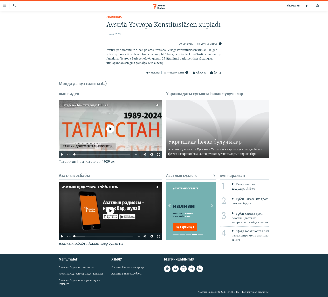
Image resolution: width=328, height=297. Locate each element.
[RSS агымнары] (199, 268)
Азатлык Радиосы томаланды (76, 267)
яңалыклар (114, 17)
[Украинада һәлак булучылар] (217, 129)
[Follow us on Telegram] (191, 268)
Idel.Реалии (293, 5)
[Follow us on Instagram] (183, 268)
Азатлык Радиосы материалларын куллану (79, 282)
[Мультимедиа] (307, 5)
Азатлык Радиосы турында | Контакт (81, 273)
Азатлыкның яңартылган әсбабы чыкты (90, 187)
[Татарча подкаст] (317, 5)
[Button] (186, 44)
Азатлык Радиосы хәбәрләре (128, 267)
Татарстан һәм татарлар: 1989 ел (85, 105)
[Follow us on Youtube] (175, 268)
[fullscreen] (158, 154)
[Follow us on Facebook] (167, 268)
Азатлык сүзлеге (181, 176)
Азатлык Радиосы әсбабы (126, 273)
